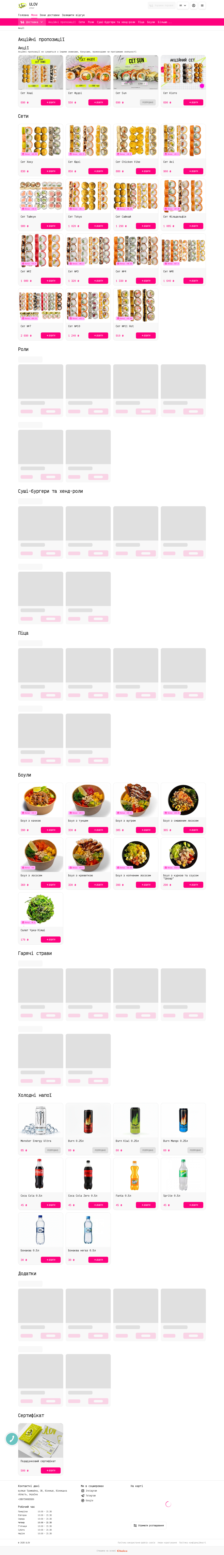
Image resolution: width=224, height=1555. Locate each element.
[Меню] (202, 5)
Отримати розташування (151, 1525)
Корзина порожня (164, 5)
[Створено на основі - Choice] (122, 1551)
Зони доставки (50, 15)
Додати (52, 102)
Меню (34, 15)
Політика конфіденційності (192, 1542)
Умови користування (167, 1542)
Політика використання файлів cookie (136, 1542)
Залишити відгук (73, 15)
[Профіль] (193, 5)
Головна (23, 15)
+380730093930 (26, 1499)
